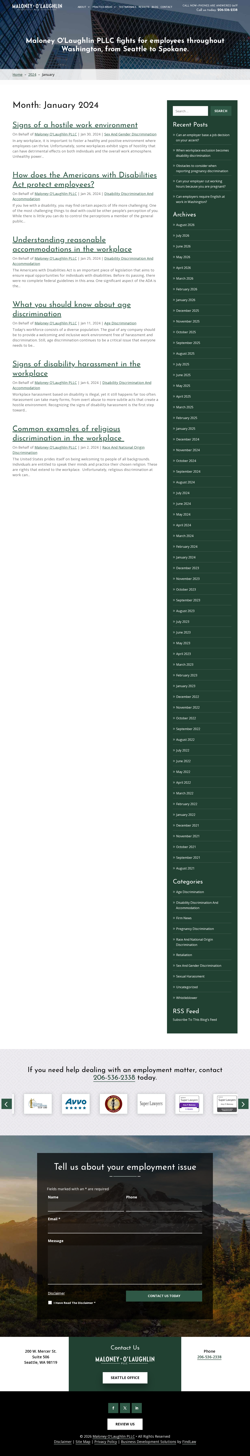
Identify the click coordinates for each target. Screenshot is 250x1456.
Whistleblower (186, 998)
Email (54, 1219)
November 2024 (188, 450)
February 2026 (186, 289)
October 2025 (186, 332)
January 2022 (185, 815)
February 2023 (186, 675)
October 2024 (186, 461)
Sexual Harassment (190, 976)
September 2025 (188, 343)
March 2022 (184, 793)
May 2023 (183, 643)
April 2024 (183, 525)
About (82, 7)
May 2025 (183, 386)
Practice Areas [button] (102, 7)
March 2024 (184, 536)
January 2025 (185, 428)
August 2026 (185, 225)
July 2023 (182, 621)
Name (53, 1197)
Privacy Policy (105, 1441)
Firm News (184, 918)
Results (144, 7)
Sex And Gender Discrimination (130, 134)
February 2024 (186, 546)
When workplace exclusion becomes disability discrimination (202, 153)
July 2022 (182, 750)
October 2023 (186, 589)
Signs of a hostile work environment (75, 125)
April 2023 (183, 654)
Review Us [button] (125, 1424)
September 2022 (188, 729)
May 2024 (183, 514)
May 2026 (183, 257)
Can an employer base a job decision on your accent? (202, 137)
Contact (166, 7)
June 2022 (183, 761)
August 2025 (185, 353)
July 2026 (182, 235)
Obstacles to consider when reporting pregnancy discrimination (202, 168)
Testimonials (127, 7)
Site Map (83, 1441)
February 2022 (186, 804)
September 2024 (188, 471)
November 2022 (188, 707)
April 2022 (183, 782)
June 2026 (183, 246)
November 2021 (188, 836)
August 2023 (185, 611)
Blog (155, 7)
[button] (7, 1104)
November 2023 (188, 579)
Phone (131, 1197)
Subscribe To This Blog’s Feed (195, 1019)
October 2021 (186, 847)
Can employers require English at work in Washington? (200, 199)
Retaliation (184, 955)
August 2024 (185, 482)
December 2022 (187, 697)
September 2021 (188, 857)
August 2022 (185, 739)
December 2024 (187, 439)
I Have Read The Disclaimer (75, 1303)
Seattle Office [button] (125, 1377)
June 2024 (183, 504)
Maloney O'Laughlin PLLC (56, 134)
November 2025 (188, 321)
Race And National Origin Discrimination (194, 942)
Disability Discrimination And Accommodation (197, 905)
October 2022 (186, 718)
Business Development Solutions (148, 1441)
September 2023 (188, 600)
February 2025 (186, 418)
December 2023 (187, 568)
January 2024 (185, 557)
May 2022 (183, 772)
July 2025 (182, 364)
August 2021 (185, 868)
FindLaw (189, 1441)
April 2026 (183, 268)
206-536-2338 (227, 10)
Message (55, 1240)
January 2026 (185, 300)
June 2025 (183, 375)
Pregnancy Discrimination (195, 929)
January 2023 (185, 686)
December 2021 (187, 825)
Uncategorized (187, 987)
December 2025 (187, 310)
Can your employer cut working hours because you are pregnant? (201, 184)
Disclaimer (56, 1293)
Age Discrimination (120, 323)
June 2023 (183, 632)
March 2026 (184, 278)
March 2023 (184, 664)
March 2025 (184, 407)
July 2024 (182, 493)
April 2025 (183, 396)
